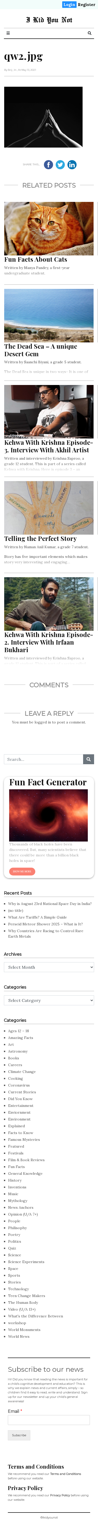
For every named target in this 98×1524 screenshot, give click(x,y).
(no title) (15, 910)
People (14, 1221)
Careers (15, 1064)
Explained (16, 1126)
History (14, 1180)
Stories (14, 1282)
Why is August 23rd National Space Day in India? (50, 903)
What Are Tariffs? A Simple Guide (37, 917)
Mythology (17, 1200)
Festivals (16, 1153)
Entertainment (20, 1105)
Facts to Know (20, 1132)
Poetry (14, 1234)
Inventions (17, 1187)
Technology (18, 1289)
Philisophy (17, 1227)
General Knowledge (25, 1173)
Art (11, 1044)
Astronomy (17, 1051)
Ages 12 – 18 (18, 1031)
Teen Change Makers (26, 1295)
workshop (17, 1323)
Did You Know (20, 1098)
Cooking (15, 1078)
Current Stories (22, 1092)
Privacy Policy (60, 1495)
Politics (14, 1241)
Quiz (12, 1248)
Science (14, 1255)
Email (15, 1411)
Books (13, 1058)
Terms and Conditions (65, 1474)
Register (86, 4)
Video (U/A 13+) (22, 1309)
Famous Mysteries (24, 1139)
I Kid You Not (49, 19)
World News (19, 1336)
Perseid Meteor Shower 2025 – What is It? (45, 924)
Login (69, 4)
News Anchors (20, 1207)
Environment (19, 1119)
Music (13, 1194)
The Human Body (23, 1302)
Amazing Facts (20, 1037)
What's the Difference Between (35, 1316)
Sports (14, 1275)
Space (13, 1268)
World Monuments (24, 1329)
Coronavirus (19, 1085)
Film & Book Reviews (26, 1160)
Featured (16, 1146)
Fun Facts (16, 1166)
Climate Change (22, 1071)
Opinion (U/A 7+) (23, 1214)
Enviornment (19, 1112)
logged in (42, 722)
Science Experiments (26, 1261)
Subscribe (19, 1435)
